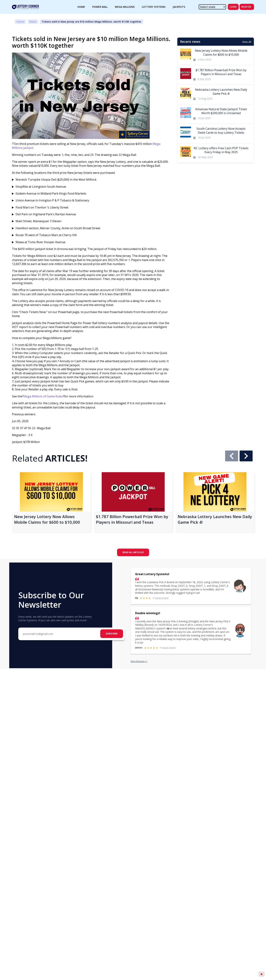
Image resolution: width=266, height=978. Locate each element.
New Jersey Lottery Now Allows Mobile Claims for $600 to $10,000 (47, 519)
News (32, 21)
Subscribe (112, 633)
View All (246, 42)
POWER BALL (100, 6)
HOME (81, 6)
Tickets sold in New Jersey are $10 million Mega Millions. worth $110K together (91, 21)
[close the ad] (261, 974)
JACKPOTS (179, 6)
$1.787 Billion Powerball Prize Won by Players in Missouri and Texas (132, 519)
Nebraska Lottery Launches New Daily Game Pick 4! (215, 519)
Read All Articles (133, 552)
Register (246, 6)
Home (20, 21)
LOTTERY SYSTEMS (153, 6)
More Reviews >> (139, 661)
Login (233, 6)
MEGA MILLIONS (125, 6)
